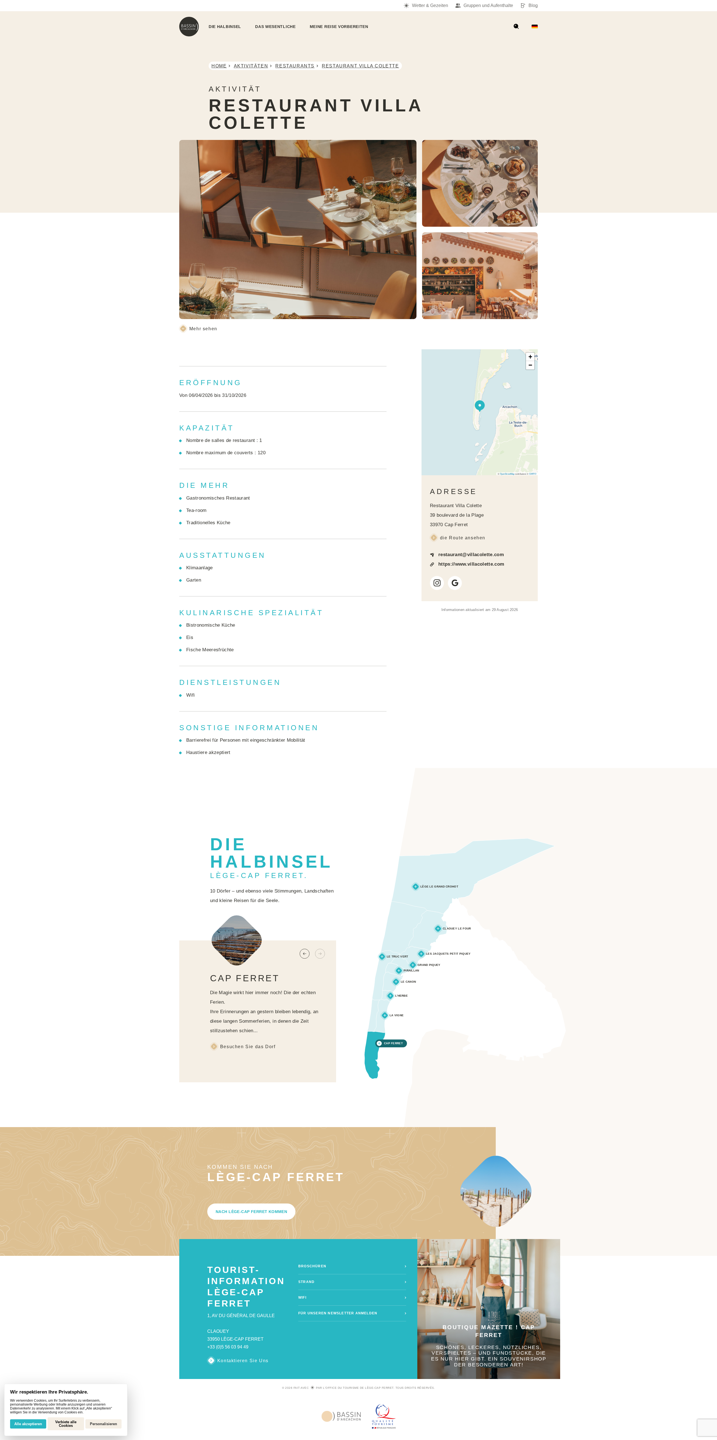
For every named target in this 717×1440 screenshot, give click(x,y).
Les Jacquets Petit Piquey (448, 953)
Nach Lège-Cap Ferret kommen (251, 1211)
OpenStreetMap (507, 473)
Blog (533, 5)
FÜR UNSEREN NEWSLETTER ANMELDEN (337, 1313)
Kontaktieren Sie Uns (243, 1360)
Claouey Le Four (457, 928)
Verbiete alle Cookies (65, 1424)
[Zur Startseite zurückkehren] (189, 26)
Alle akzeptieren (28, 1424)
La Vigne (397, 1015)
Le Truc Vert (397, 956)
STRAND (306, 1282)
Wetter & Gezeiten (430, 5)
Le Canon (408, 981)
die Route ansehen (462, 537)
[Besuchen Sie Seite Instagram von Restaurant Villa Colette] (437, 583)
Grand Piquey (429, 964)
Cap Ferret (393, 1043)
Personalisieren (103, 1424)
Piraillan (411, 970)
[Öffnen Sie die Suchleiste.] (516, 27)
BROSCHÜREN (312, 1266)
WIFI (302, 1297)
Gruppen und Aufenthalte (488, 5)
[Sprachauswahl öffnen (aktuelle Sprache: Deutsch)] (535, 27)
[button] (480, 405)
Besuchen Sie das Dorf (248, 1046)
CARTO (532, 473)
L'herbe (401, 995)
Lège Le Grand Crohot (439, 886)
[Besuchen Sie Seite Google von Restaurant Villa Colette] (455, 583)
